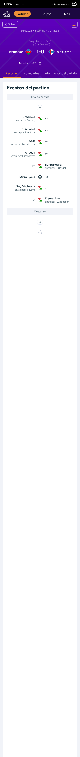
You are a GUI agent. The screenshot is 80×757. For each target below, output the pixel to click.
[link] (22, 14)
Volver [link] (12, 24)
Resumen (12, 73)
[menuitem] (25, 14)
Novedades (31, 73)
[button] (69, 14)
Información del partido (60, 73)
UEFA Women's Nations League (6, 14)
